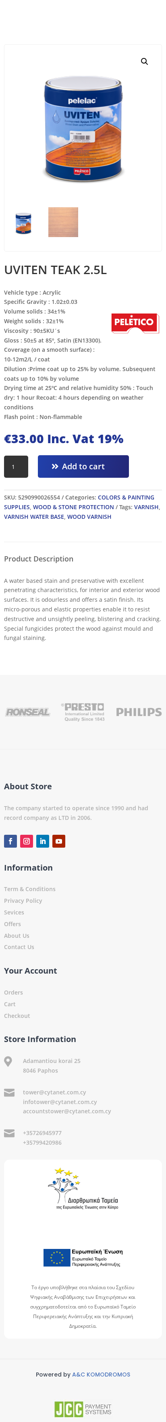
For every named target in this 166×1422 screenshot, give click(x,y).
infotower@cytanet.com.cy (60, 1102)
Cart (10, 1004)
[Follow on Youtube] (58, 841)
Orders (13, 992)
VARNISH (146, 507)
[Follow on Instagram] (26, 841)
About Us (16, 935)
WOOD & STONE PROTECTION (73, 507)
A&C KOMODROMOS (101, 1374)
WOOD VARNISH (89, 516)
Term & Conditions (30, 889)
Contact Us (19, 947)
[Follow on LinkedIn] (42, 841)
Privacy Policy (23, 900)
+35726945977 (42, 1133)
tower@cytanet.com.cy (54, 1092)
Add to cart (83, 466)
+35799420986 (42, 1142)
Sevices (14, 912)
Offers (12, 924)
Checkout (17, 1016)
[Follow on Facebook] (10, 841)
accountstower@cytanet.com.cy (67, 1111)
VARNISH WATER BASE (34, 516)
